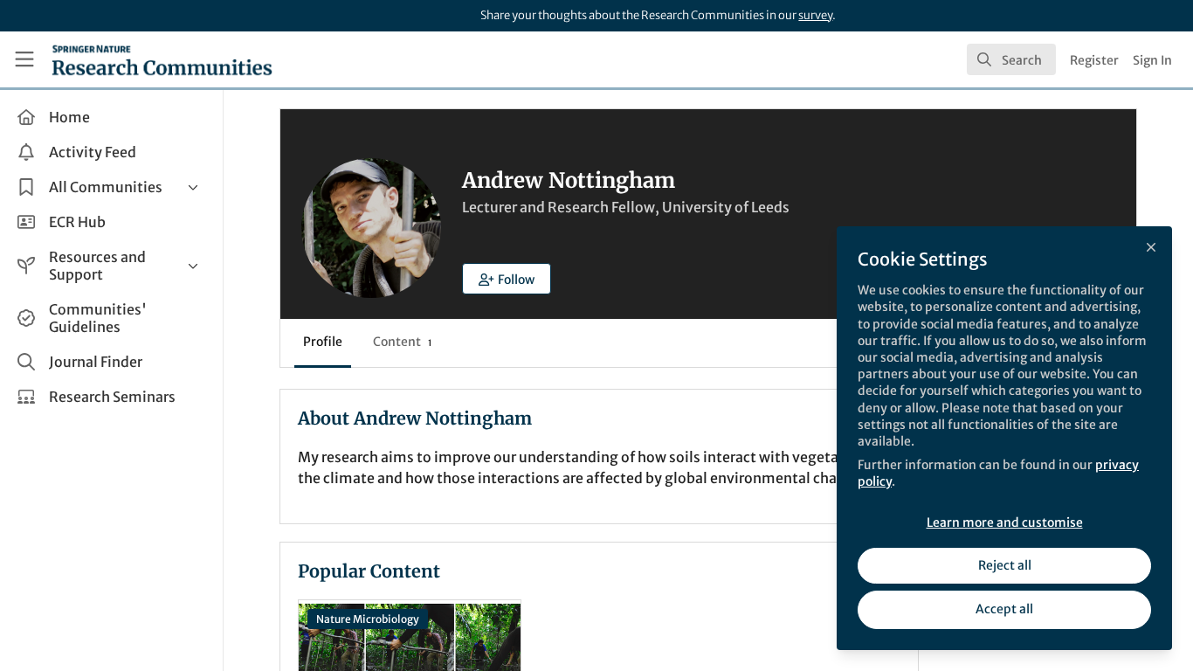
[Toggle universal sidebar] (24, 59)
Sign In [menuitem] (1152, 60)
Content (402, 341)
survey (815, 15)
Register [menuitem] (1094, 60)
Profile (322, 341)
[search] (1011, 59)
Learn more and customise (1005, 522)
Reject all (1004, 565)
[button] (506, 278)
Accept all (1004, 609)
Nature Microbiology (367, 619)
